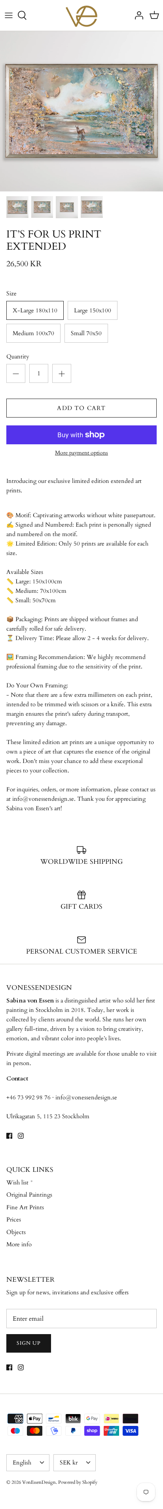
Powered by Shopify (77, 1482)
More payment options (81, 453)
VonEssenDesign (39, 1482)
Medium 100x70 (33, 333)
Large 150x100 (92, 310)
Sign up (29, 1343)
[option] (81, 111)
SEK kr (69, 1462)
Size (11, 293)
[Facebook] (9, 1136)
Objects (16, 1232)
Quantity (17, 356)
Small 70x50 (86, 333)
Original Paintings (29, 1195)
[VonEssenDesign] (81, 15)
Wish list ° (19, 1182)
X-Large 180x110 (35, 310)
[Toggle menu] (8, 15)
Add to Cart (81, 408)
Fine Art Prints (25, 1207)
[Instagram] (21, 1136)
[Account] (137, 15)
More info (19, 1244)
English (22, 1462)
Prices (13, 1219)
